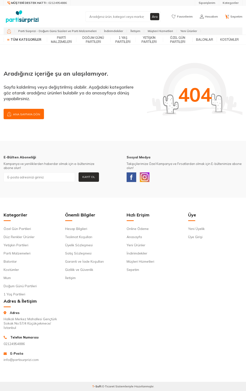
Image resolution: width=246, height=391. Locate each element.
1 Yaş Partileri (122, 40)
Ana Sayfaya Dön (26, 114)
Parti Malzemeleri (61, 40)
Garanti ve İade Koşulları (84, 261)
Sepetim (133, 269)
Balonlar (204, 39)
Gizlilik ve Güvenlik (79, 269)
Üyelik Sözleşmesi (79, 245)
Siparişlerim (207, 3)
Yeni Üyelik (196, 229)
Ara (155, 16)
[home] (9, 31)
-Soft (97, 386)
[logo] (22, 16)
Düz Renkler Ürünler (19, 237)
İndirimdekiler (113, 31)
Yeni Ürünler (188, 31)
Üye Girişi (195, 237)
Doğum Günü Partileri (93, 40)
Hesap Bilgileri (76, 229)
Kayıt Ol (88, 177)
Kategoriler (231, 3)
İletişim (135, 31)
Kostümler (229, 39)
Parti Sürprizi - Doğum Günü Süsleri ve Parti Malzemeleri (57, 31)
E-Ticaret (108, 386)
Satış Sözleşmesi (78, 253)
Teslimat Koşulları (78, 237)
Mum (7, 278)
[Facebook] (131, 177)
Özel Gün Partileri (177, 40)
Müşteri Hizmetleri (160, 31)
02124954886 (14, 344)
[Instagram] (144, 177)
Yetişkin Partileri (149, 40)
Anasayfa (134, 237)
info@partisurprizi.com (21, 360)
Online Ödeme (138, 229)
